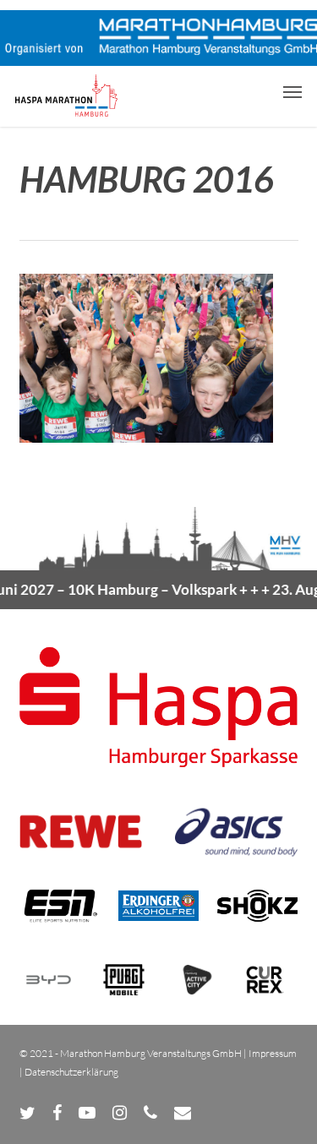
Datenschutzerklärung (71, 1071)
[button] (292, 91)
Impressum (273, 1053)
